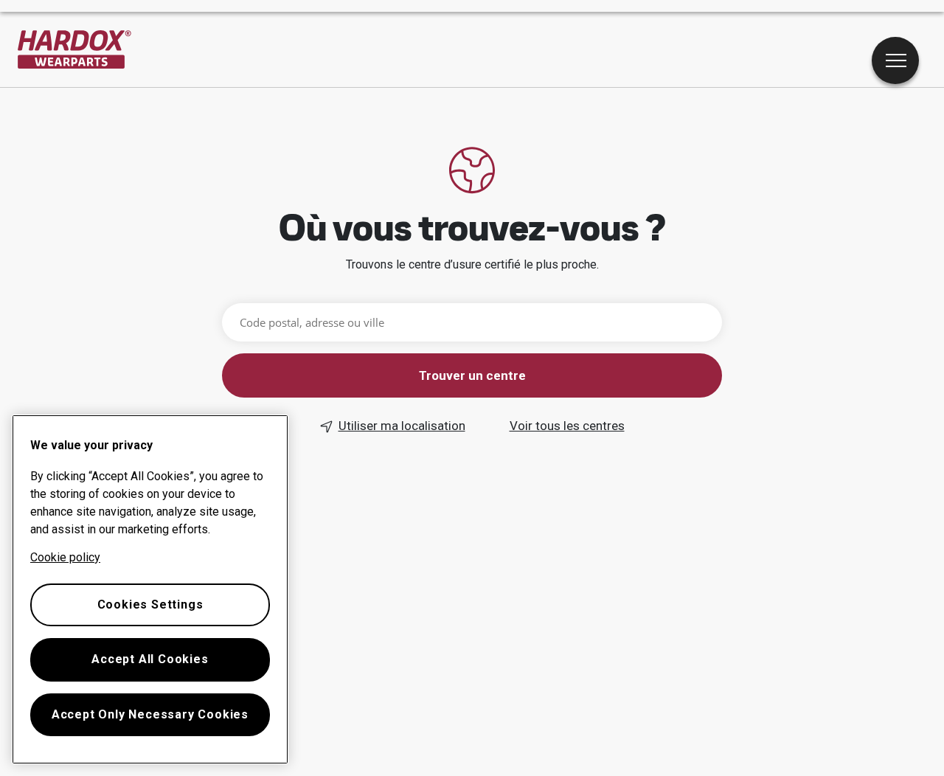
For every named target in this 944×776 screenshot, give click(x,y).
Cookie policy (65, 557)
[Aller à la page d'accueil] (75, 49)
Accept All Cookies (149, 659)
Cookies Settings (150, 604)
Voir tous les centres (567, 425)
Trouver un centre (472, 375)
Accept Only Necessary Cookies (150, 714)
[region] (150, 589)
